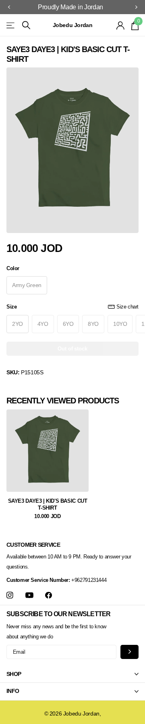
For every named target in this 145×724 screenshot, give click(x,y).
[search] (26, 25)
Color (12, 268)
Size (72, 307)
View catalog (11, 25)
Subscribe (129, 652)
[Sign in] (120, 25)
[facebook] (48, 595)
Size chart (127, 307)
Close (72, 673)
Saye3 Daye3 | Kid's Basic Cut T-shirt (47, 504)
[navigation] (9, 7)
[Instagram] (9, 595)
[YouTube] (29, 595)
